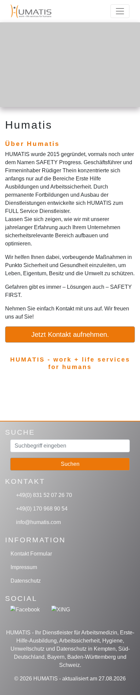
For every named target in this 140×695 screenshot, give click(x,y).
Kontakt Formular (31, 554)
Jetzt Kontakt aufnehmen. (70, 334)
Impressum (24, 567)
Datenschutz (26, 581)
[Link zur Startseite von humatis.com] (40, 11)
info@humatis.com (38, 522)
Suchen (70, 464)
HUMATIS (45, 678)
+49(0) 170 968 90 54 (41, 509)
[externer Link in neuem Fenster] (25, 609)
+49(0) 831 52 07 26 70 (43, 495)
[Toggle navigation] (119, 11)
